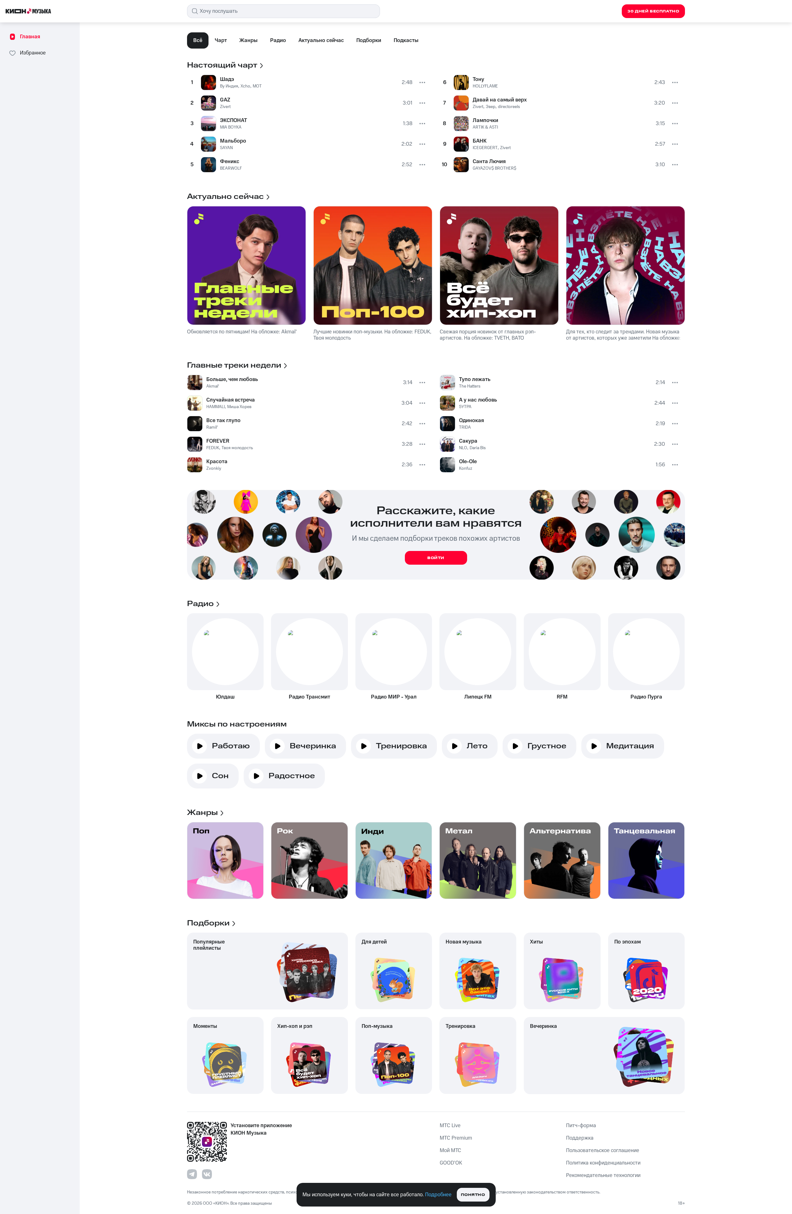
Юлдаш (225, 697)
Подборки (368, 40)
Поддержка (579, 1138)
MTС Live (450, 1125)
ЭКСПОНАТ (233, 120)
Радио (278, 40)
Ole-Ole (468, 461)
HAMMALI (215, 407)
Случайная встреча (230, 400)
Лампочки (485, 120)
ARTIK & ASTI (485, 127)
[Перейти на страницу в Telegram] (192, 1174)
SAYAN (226, 148)
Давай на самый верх (500, 100)
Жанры (248, 40)
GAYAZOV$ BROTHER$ (494, 168)
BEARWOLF (231, 168)
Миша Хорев (239, 407)
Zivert (225, 107)
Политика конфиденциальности (603, 1163)
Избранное (33, 53)
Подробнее (438, 1194)
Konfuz (465, 468)
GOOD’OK (451, 1163)
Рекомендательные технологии (603, 1175)
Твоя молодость (237, 448)
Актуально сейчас (321, 40)
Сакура (468, 441)
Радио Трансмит (309, 697)
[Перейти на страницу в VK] (207, 1174)
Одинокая (471, 420)
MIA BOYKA (230, 127)
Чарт (221, 40)
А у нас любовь (478, 400)
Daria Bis (478, 448)
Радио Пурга (646, 697)
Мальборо (233, 141)
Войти (435, 558)
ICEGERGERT (485, 148)
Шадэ (227, 79)
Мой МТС (450, 1150)
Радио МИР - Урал (394, 697)
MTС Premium (456, 1138)
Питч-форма (581, 1125)
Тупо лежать (474, 379)
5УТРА (465, 407)
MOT (257, 86)
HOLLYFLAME (485, 86)
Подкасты (406, 40)
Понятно (473, 1195)
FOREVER (217, 441)
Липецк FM (478, 697)
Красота (216, 461)
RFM (562, 697)
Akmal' (212, 386)
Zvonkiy (213, 468)
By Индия (229, 86)
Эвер (490, 107)
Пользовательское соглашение (602, 1150)
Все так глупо (223, 420)
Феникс (229, 161)
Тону (478, 79)
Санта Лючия (489, 161)
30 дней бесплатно (653, 11)
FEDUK (212, 448)
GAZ (225, 100)
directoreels (509, 107)
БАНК (480, 141)
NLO (463, 448)
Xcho (245, 86)
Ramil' (212, 427)
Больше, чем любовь (232, 379)
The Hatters (469, 386)
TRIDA (465, 427)
